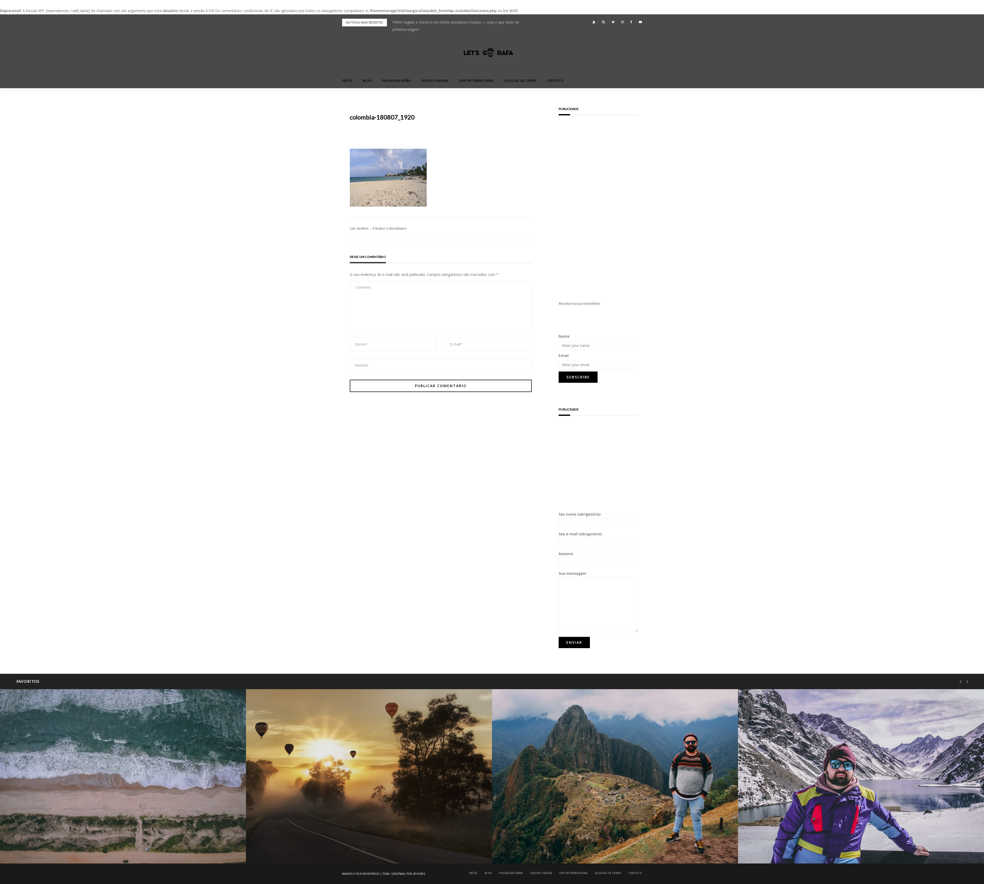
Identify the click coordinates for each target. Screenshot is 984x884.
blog (367, 80)
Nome (564, 336)
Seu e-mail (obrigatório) (580, 533)
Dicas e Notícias (279, 837)
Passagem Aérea (396, 80)
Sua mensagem (572, 573)
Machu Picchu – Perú (530, 850)
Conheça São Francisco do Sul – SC (50, 850)
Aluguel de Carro (520, 80)
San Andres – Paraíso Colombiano (378, 228)
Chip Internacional (476, 80)
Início (347, 80)
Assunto (566, 553)
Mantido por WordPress (360, 874)
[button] (594, 22)
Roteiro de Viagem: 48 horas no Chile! (791, 850)
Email (564, 355)
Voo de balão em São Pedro (290, 850)
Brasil (25, 837)
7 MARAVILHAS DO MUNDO (532, 837)
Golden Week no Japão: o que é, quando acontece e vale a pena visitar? (452, 22)
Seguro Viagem (434, 80)
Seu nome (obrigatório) (579, 514)
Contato (555, 80)
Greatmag (398, 874)
